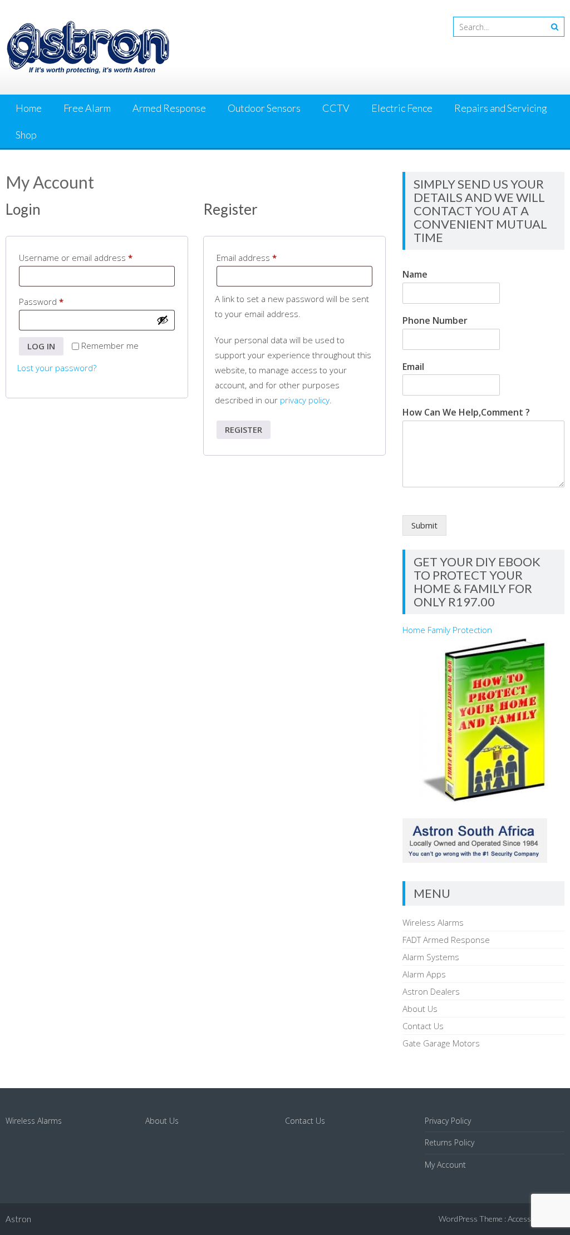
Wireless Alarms (433, 922)
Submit (424, 525)
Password (58, 301)
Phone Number (435, 321)
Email (413, 367)
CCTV (336, 108)
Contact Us (423, 1025)
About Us (420, 1008)
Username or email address (93, 257)
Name (415, 274)
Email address (264, 257)
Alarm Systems (430, 956)
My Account (445, 1164)
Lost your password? (56, 367)
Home (29, 108)
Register (243, 429)
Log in (41, 346)
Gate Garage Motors (441, 1043)
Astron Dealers (431, 991)
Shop (26, 135)
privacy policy (305, 400)
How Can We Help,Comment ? (466, 412)
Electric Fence (402, 108)
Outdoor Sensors (264, 108)
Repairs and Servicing (500, 108)
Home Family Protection (447, 629)
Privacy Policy (448, 1120)
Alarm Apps (424, 974)
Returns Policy (449, 1142)
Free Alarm (87, 108)
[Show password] (162, 320)
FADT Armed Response (446, 939)
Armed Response (169, 108)
